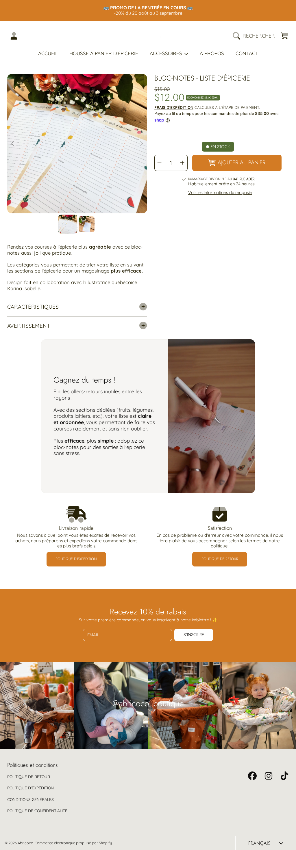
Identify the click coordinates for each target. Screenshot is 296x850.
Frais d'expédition (173, 107)
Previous (13, 144)
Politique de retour (28, 776)
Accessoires (167, 53)
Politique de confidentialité (37, 810)
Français (259, 843)
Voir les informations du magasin (220, 192)
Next (141, 144)
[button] (255, 35)
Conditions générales (30, 799)
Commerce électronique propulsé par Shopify (73, 842)
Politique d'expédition (30, 787)
